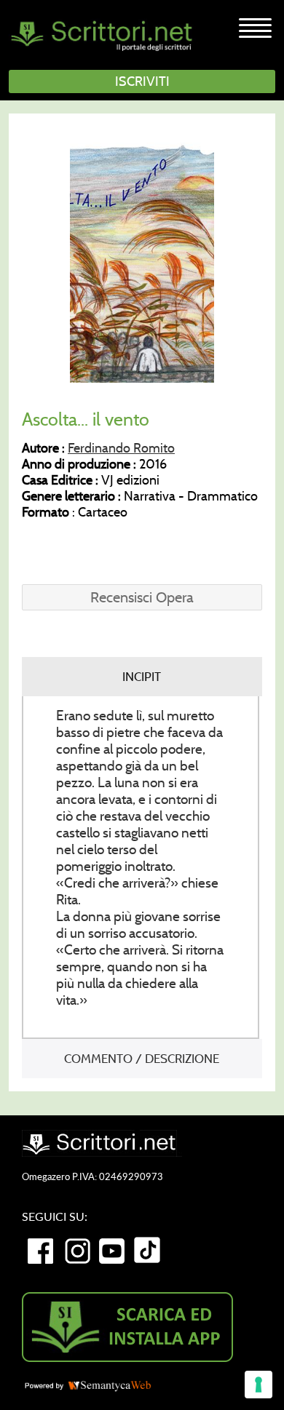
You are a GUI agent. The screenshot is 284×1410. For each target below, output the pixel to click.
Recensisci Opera (142, 597)
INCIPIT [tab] (141, 676)
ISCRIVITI (142, 81)
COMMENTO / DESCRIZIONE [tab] (141, 1058)
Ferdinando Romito (121, 448)
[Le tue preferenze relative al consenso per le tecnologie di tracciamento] (258, 1384)
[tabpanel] (140, 867)
